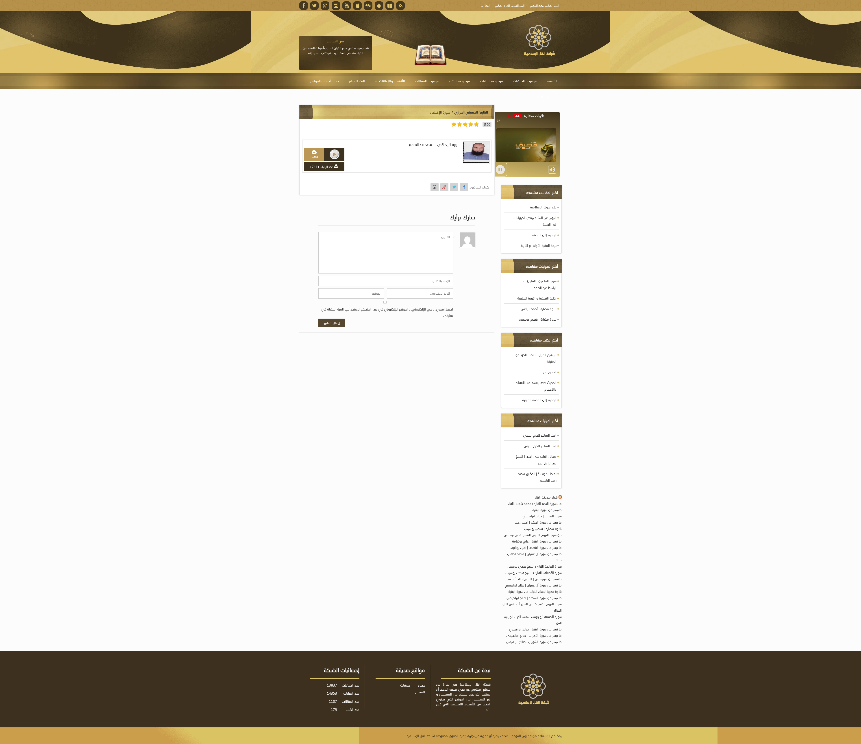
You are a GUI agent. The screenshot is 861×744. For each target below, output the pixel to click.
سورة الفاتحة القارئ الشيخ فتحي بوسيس (534, 566)
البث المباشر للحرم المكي (540, 435)
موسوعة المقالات (427, 81)
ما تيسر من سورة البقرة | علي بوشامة (537, 541)
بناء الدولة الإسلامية (543, 207)
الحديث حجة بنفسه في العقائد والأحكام (536, 386)
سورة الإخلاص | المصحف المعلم (435, 144)
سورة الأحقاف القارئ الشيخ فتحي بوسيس (533, 573)
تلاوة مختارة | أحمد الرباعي (539, 309)
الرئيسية (552, 81)
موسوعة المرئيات (491, 81)
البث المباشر (357, 81)
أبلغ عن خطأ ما (547, 97)
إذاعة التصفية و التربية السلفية (537, 298)
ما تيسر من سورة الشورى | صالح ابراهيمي (534, 642)
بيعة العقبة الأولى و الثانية (539, 245)
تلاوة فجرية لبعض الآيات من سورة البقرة (535, 591)
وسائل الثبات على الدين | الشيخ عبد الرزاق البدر (536, 459)
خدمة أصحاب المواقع (324, 81)
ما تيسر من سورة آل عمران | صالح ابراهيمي (533, 585)
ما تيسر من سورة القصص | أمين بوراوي (536, 547)
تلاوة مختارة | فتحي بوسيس (538, 319)
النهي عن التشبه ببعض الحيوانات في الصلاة (535, 221)
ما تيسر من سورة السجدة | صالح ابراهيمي (534, 598)
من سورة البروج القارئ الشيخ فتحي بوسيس (533, 535)
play (334, 154)
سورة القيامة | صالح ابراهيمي (542, 516)
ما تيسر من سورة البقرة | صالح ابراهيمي (535, 629)
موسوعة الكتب (459, 81)
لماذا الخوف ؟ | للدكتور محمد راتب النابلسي (537, 477)
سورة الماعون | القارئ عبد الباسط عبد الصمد (539, 284)
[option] (335, 47)
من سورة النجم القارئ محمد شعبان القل (535, 503)
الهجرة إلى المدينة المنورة (539, 400)
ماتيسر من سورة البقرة (547, 510)
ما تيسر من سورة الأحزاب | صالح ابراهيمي (534, 635)
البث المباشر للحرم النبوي (540, 446)
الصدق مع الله (547, 372)
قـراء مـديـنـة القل (546, 497)
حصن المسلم (420, 688)
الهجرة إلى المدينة (544, 235)
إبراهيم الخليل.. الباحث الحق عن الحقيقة (536, 358)
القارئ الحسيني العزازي (471, 112)
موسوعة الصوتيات (525, 81)
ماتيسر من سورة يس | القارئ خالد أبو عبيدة (533, 579)
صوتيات (405, 685)
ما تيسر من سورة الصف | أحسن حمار (538, 522)
